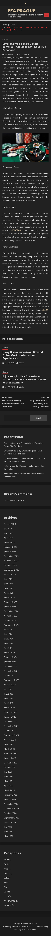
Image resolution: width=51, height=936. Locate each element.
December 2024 (11, 611)
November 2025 (11, 560)
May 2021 (8, 781)
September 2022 (11, 735)
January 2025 (10, 606)
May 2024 (8, 643)
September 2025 (11, 570)
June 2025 (8, 583)
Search (38, 418)
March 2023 (9, 707)
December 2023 (11, 666)
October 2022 (10, 730)
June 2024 (8, 638)
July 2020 (8, 827)
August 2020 (10, 822)
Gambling (8, 873)
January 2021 (10, 799)
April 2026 (8, 537)
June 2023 (8, 694)
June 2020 (8, 831)
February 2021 (10, 795)
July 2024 (8, 634)
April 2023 (8, 703)
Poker (6, 882)
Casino (5, 39)
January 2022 (10, 758)
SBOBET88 (15, 230)
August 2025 (10, 574)
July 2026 (8, 528)
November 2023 (11, 671)
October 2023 (10, 675)
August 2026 (10, 524)
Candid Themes (29, 929)
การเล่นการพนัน (11, 901)
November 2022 (11, 726)
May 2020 (8, 836)
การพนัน (8, 896)
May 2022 (8, 744)
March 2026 (9, 542)
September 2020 (11, 817)
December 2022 (11, 721)
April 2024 (8, 648)
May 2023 (8, 698)
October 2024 (10, 620)
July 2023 (8, 689)
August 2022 (10, 740)
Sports (7, 891)
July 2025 (8, 579)
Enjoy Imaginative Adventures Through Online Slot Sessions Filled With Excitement (24, 379)
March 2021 (9, 790)
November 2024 (11, 616)
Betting (7, 859)
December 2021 (11, 762)
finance (7, 869)
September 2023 (11, 680)
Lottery (7, 878)
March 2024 (9, 652)
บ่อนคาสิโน (9, 905)
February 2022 (10, 753)
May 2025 (8, 588)
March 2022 (9, 749)
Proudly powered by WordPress (17, 926)
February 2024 (10, 657)
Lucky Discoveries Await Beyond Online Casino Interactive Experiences (22, 355)
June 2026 (8, 533)
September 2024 (11, 625)
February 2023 (10, 712)
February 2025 (10, 602)
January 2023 (10, 717)
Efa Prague (21, 10)
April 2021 (8, 785)
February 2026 (10, 547)
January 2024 (10, 661)
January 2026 (10, 551)
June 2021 (8, 776)
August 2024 (10, 629)
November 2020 (11, 808)
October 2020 (10, 813)
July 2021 (8, 772)
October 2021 (10, 767)
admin (26, 54)
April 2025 (8, 593)
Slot (5, 887)
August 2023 (10, 684)
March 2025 (9, 597)
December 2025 (11, 556)
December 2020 (11, 804)
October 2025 (10, 565)
